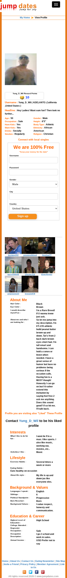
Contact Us (28, 561)
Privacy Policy (28, 564)
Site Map (60, 561)
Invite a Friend (11, 564)
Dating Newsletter (45, 561)
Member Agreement (48, 564)
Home (5, 561)
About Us (15, 561)
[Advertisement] (33, 29)
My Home (25, 17)
